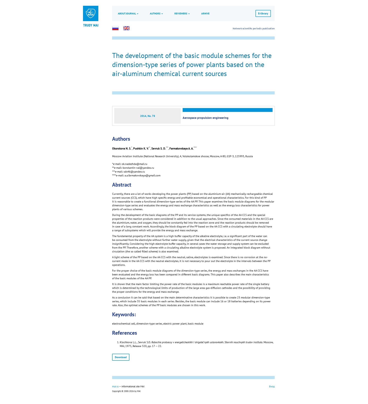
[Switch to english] (126, 28)
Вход (272, 386)
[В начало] (90, 25)
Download (121, 357)
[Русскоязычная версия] (115, 28)
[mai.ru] (90, 13)
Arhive (205, 13)
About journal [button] (127, 13)
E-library (263, 13)
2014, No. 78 (147, 116)
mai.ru (115, 386)
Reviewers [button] (181, 13)
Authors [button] (155, 13)
